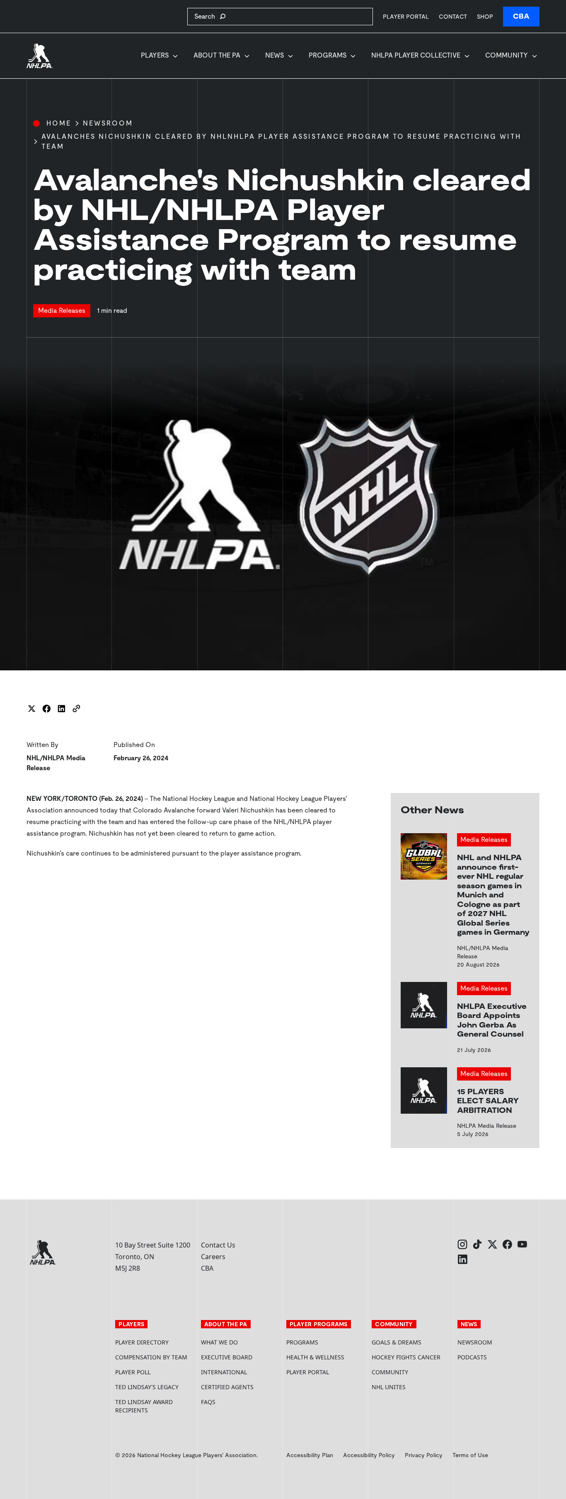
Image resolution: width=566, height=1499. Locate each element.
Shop (485, 16)
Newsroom (108, 123)
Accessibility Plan (309, 1455)
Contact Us (218, 1245)
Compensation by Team (151, 1357)
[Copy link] (76, 708)
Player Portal (406, 16)
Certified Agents (227, 1387)
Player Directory (142, 1342)
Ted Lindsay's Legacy (147, 1387)
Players (155, 55)
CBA (521, 16)
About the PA (217, 55)
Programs (327, 55)
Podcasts (472, 1357)
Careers (213, 1256)
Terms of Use (470, 1455)
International (224, 1372)
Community (506, 55)
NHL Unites (411, 1387)
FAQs (208, 1402)
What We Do (219, 1342)
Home (58, 123)
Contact (453, 16)
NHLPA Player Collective (415, 55)
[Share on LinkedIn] (61, 708)
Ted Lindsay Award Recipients (144, 1406)
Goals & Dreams (396, 1342)
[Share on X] (31, 708)
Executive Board (226, 1357)
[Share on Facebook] (46, 708)
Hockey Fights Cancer (406, 1357)
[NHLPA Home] (40, 56)
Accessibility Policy (369, 1455)
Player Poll (132, 1372)
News (274, 55)
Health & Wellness (315, 1357)
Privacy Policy (424, 1455)
